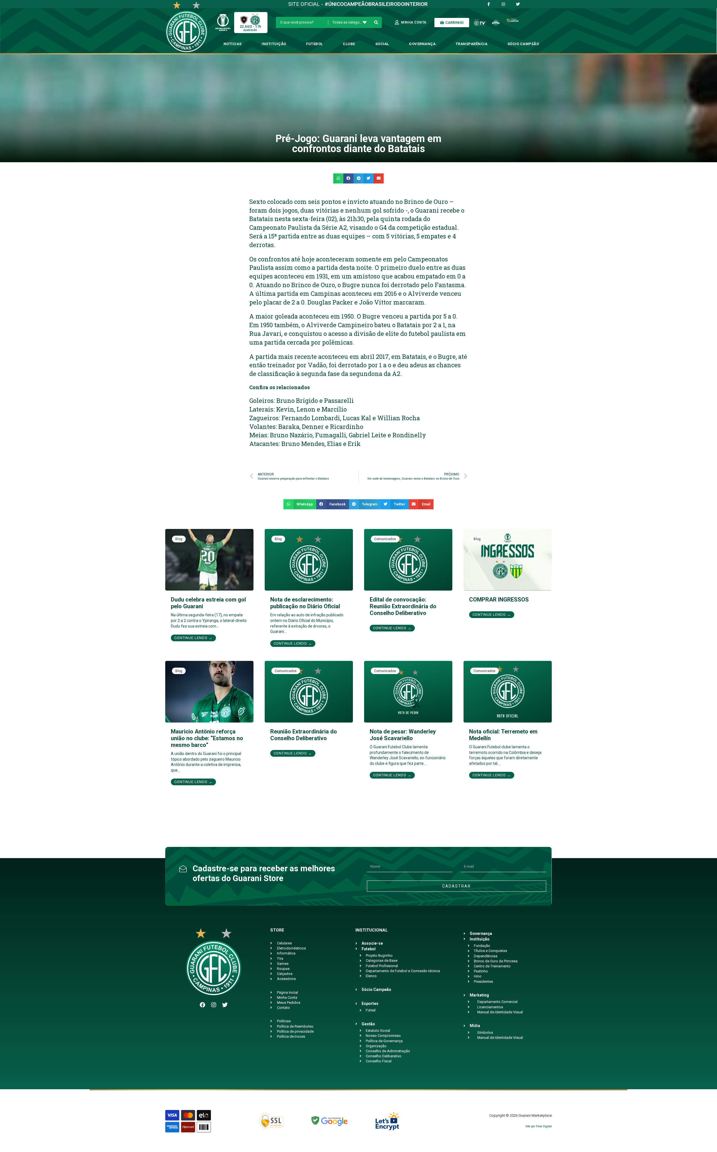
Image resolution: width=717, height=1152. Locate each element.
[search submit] (376, 22)
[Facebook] (202, 1005)
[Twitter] (225, 1005)
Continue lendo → (193, 638)
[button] (338, 178)
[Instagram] (214, 1005)
